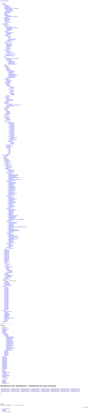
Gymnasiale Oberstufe (8, 9)
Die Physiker (11, 203)
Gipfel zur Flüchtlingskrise (13, 75)
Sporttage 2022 (11, 122)
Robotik (8, 268)
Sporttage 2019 (11, 127)
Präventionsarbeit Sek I (8, 285)
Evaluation (12, 87)
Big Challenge (9, 34)
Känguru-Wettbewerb (8, 275)
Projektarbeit (9, 119)
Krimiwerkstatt (9, 26)
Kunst (5, 57)
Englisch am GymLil (10, 32)
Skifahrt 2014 (11, 240)
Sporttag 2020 (11, 125)
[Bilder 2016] (10, 208)
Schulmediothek (7, 278)
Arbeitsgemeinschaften (8, 266)
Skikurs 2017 (11, 207)
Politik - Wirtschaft (8, 82)
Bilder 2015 (13, 135)
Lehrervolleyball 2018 (12, 190)
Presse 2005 (6, 305)
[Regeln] (11, 141)
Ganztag (6, 156)
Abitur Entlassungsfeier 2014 (13, 238)
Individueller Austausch (12, 38)
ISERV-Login (7, 318)
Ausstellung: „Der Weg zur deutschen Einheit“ (16, 219)
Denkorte (8, 79)
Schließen (2, 404)
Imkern (8, 267)
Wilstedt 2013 (11, 244)
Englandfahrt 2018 (12, 195)
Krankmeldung (7, 313)
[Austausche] (10, 36)
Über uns (3, 4)
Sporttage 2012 (11, 140)
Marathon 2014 (11, 235)
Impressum (6, 320)
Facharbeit (8, 118)
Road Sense (11, 214)
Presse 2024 (6, 288)
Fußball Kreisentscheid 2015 (13, 229)
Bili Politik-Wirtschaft (10, 105)
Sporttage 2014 (11, 136)
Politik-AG (8, 96)
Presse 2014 (6, 297)
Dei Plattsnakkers (9, 272)
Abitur (8, 101)
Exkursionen (9, 30)
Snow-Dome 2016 (12, 218)
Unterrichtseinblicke (10, 70)
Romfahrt (8, 49)
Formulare (6, 312)
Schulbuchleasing (7, 315)
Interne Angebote (7, 283)
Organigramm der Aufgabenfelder (12, 16)
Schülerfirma (9, 22)
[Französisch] (8, 35)
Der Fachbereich (9, 41)
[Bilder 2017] (10, 196)
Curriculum (12, 94)
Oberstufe (8, 112)
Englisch (6, 31)
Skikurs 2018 (11, 194)
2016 (9, 151)
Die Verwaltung (7, 12)
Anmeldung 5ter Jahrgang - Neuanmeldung (12, 8)
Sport (5, 120)
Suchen (1, 323)
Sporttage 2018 (11, 129)
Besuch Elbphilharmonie (13, 193)
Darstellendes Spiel (8, 54)
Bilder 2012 (8, 247)
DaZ (5, 56)
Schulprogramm (7, 18)
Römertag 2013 (9, 46)
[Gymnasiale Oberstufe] (12, 9)
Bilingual (6, 103)
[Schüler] (7, 21)
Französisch (6, 35)
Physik (6, 116)
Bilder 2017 (13, 131)
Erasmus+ (4, 371)
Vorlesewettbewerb (10, 28)
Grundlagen (6, 281)
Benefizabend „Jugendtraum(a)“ (14, 230)
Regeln (10, 141)
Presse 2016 (6, 295)
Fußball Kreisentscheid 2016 (13, 215)
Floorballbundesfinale (12, 202)
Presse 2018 (6, 293)
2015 (9, 152)
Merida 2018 (11, 191)
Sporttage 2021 (11, 123)
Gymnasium (6, 5)
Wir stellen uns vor (8, 6)
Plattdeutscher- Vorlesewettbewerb (12, 27)
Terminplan (4, 321)
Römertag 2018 (9, 44)
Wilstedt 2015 (11, 227)
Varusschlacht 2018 (12, 185)
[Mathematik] (8, 114)
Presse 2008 (6, 303)
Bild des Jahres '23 (12, 61)
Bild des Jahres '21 (12, 63)
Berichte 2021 (7, 254)
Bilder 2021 (13, 124)
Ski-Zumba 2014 (11, 234)
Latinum (8, 47)
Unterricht (10, 91)
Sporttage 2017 (11, 200)
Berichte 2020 (7, 255)
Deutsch (6, 25)
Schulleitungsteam (7, 11)
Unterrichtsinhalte (9, 146)
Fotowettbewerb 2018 (12, 183)
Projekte (8, 52)
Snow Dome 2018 (12, 192)
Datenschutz (7, 17)
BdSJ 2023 (8, 162)
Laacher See (11, 73)
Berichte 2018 (7, 257)
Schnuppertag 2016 (12, 76)
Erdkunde (6, 66)
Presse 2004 (6, 306)
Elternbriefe (6, 316)
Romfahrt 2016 (11, 213)
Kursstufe (8, 69)
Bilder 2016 (13, 133)
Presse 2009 (6, 302)
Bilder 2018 (8, 181)
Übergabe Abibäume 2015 (13, 222)
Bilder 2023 (6, 161)
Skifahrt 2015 (11, 232)
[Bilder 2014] (10, 233)
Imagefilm (6, 14)
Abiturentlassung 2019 (12, 176)
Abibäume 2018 (9, 338)
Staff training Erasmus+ (12, 223)
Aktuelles (4, 3)
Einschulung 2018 (12, 186)
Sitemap (6, 319)
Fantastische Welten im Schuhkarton (12, 58)
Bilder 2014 (8, 233)
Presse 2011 (6, 300)
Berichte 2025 (4, 358)
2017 (9, 150)
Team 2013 (10, 245)
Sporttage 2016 (11, 132)
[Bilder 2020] (10, 169)
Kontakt (3, 410)
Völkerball (12, 143)
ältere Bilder (6, 168)
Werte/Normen (7, 102)
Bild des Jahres (9, 60)
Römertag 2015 (9, 45)
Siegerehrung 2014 (10, 276)
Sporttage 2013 (11, 138)
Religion (6, 97)
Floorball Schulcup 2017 (13, 198)
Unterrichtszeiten (7, 7)
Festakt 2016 (11, 211)
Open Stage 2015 (11, 231)
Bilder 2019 (13, 128)
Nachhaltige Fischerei (12, 74)
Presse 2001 (6, 309)
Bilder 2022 (6, 163)
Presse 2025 (6, 287)
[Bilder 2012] (10, 247)
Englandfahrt (9, 33)
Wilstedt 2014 (11, 241)
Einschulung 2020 (12, 170)
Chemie (6, 109)
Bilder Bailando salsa (12, 53)
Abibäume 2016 (11, 209)
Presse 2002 (6, 308)
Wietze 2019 (11, 173)
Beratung (10, 86)
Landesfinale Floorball (12, 216)
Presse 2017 (6, 294)
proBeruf (8, 85)
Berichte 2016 (7, 259)
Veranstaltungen (9, 80)
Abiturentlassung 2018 (12, 187)
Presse (3, 286)
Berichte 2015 (7, 260)
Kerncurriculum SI (10, 99)
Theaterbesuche (9, 29)
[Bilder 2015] (10, 221)
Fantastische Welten (12, 201)
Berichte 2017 (7, 258)
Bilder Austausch (11, 39)
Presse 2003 (6, 307)
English (8, 106)
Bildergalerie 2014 (14, 137)
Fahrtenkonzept (7, 19)
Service (3, 310)
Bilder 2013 (8, 243)
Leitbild (6, 13)
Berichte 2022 (7, 253)
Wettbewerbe (9, 40)
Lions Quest (6, 273)
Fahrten (8, 95)
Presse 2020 (6, 291)
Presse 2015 (6, 296)
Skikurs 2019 (11, 178)
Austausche (8, 36)
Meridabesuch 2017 (12, 199)
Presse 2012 (6, 299)
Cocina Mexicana (11, 206)
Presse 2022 (6, 290)
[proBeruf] (7, 263)
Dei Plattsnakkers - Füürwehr (13, 174)
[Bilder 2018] (10, 181)
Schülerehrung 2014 (12, 242)
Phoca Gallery (86, 407)
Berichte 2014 (7, 261)
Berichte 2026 (7, 250)
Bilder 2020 (13, 126)
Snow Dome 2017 (12, 205)
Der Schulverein (7, 20)
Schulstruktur (7, 282)
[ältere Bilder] (8, 168)
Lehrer (8, 67)
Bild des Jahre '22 (11, 62)
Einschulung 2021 (10, 166)
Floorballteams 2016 (12, 217)
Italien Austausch (9, 43)
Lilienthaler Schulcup (12, 210)
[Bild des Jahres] (11, 60)
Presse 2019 (6, 292)
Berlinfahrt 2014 (11, 239)
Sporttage (8, 121)
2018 (9, 149)
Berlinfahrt (8, 81)
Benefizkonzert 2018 (12, 182)
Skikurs (8, 147)
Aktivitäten (10, 271)
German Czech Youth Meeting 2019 (14, 179)
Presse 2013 (6, 298)
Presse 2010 (6, 301)
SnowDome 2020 (11, 171)
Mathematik (6, 114)
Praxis (10, 89)
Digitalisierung (7, 314)
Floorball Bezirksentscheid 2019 (14, 177)
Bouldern (8, 154)
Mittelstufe (8, 68)
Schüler (6, 21)
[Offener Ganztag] (8, 155)
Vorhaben (12, 88)
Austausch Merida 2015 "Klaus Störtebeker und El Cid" (18, 226)
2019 (9, 148)
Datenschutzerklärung (8, 311)
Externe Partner (7, 284)
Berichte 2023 (7, 252)
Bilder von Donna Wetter (11, 55)
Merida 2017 (11, 204)
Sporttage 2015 (11, 134)
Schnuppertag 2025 (8, 160)
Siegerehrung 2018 (12, 188)
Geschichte (6, 78)
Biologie (6, 108)
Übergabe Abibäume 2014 (13, 236)
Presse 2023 (6, 289)
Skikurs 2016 (11, 220)
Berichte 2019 (7, 256)
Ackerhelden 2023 (12, 71)
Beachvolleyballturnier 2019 (13, 175)
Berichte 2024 (7, 251)
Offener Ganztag (5, 155)
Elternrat (6, 23)
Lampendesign (9, 59)
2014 (9, 153)
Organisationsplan (7, 15)
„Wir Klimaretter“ (9, 270)
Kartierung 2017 (11, 72)
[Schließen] (0, 395)
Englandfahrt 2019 (12, 180)
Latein (6, 42)
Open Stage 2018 (11, 189)
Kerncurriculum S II (10, 100)
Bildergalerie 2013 (14, 139)
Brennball (12, 142)
